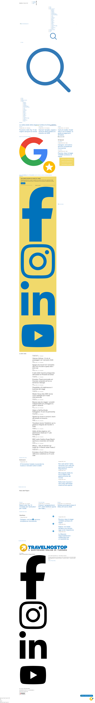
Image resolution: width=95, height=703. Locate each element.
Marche (52, 18)
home (50, 6)
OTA (33, 384)
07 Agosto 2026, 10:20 (36, 420)
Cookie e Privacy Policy (52, 560)
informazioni (34, 398)
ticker (33, 3)
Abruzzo (52, 9)
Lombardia (53, 17)
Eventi (22, 99)
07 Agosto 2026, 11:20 (36, 370)
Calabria (52, 11)
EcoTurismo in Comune (67, 164)
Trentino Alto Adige (54, 25)
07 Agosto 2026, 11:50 (42, 127)
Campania (53, 12)
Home (22, 98)
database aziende (52, 29)
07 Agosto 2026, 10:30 (36, 414)
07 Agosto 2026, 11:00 (36, 385)
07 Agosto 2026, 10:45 (36, 399)
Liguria (52, 16)
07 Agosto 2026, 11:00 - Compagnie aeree (45, 503)
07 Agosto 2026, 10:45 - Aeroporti (63, 503)
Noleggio (33, 419)
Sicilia (52, 23)
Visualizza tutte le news (23, 457)
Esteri (33, 361)
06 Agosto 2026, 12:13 (36, 443)
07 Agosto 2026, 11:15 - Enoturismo (25, 503)
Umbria (52, 26)
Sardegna (52, 22)
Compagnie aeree (35, 355)
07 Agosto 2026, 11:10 (36, 376)
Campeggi (34, 428)
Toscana (52, 24)
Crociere (33, 436)
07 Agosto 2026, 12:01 (36, 355)
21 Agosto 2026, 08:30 (61, 142)
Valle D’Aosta (53, 27)
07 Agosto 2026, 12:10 (23, 127)
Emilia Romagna (53, 13)
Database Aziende (24, 100)
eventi (50, 7)
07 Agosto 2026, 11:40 (61, 127)
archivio (50, 30)
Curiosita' (33, 442)
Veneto (52, 28)
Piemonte (52, 20)
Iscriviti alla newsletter (67, 159)
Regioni (22, 101)
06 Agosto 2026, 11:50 (36, 449)
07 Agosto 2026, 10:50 (36, 391)
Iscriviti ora (23, 183)
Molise (52, 19)
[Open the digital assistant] (91, 698)
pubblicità (34, 2)
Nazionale (28, 127)
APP (33, 407)
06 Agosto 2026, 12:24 (36, 436)
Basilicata (52, 10)
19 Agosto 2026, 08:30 (61, 151)
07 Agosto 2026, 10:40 (36, 407)
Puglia (52, 21)
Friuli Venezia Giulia (54, 14)
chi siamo (34, 1)
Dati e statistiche (35, 413)
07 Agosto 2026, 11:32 (36, 362)
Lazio (52, 15)
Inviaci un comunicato (67, 161)
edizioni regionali (52, 8)
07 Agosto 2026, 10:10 (36, 428)
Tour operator (34, 376)
